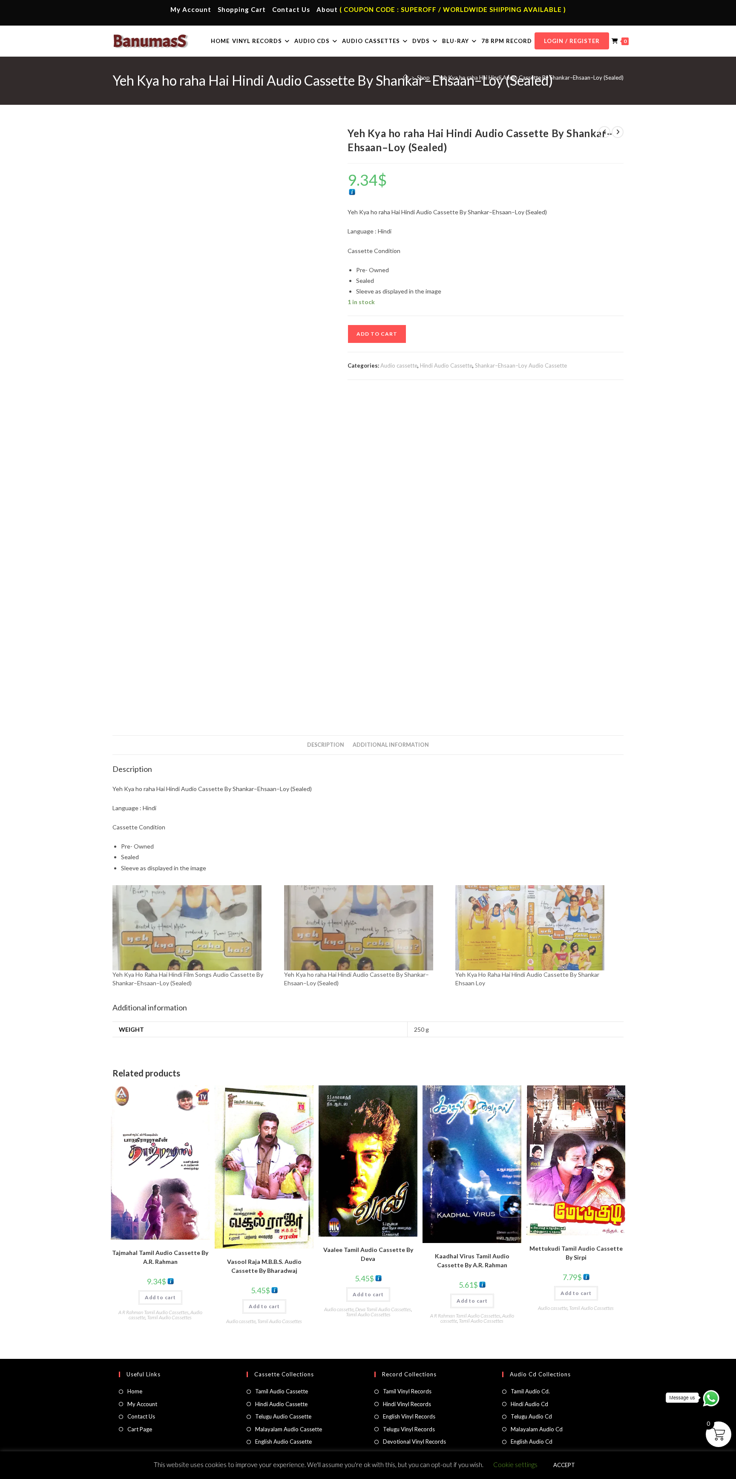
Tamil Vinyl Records (407, 1391)
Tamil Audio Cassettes (169, 1317)
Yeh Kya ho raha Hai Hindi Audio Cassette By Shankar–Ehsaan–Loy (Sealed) (531, 77)
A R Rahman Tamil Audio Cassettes (153, 1312)
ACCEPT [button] (564, 1465)
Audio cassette (398, 365)
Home (134, 1391)
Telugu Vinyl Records (409, 1429)
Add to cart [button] (160, 1297)
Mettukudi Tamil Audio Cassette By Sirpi (576, 1253)
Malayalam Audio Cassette (288, 1429)
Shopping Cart (242, 9)
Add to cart (376, 334)
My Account (190, 9)
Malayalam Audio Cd (537, 1429)
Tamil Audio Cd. (530, 1391)
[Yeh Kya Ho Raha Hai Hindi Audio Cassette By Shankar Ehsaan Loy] (536, 927)
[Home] (405, 77)
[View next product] (618, 132)
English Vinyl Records (409, 1416)
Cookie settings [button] (515, 1464)
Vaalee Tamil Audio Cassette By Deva (368, 1254)
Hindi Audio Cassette (446, 365)
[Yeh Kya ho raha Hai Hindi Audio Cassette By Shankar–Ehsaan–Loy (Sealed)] (365, 927)
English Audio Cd (531, 1441)
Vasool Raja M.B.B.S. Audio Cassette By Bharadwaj (264, 1266)
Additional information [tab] (391, 745)
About (327, 9)
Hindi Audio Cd (529, 1404)
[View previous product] (604, 132)
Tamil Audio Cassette (281, 1391)
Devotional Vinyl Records (414, 1441)
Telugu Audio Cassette (283, 1416)
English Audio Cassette (283, 1441)
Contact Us (291, 9)
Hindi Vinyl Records (407, 1404)
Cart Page (139, 1429)
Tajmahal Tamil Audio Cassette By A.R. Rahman (160, 1257)
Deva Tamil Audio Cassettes (383, 1309)
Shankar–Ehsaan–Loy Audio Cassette (521, 365)
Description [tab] (325, 745)
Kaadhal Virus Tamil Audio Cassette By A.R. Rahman (472, 1260)
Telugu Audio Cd (531, 1416)
